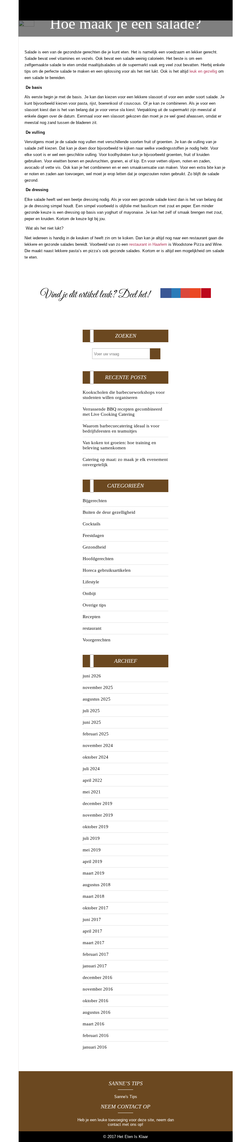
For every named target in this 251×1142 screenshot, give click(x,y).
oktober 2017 (95, 907)
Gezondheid (94, 547)
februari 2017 (96, 954)
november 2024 (98, 745)
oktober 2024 (95, 757)
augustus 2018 (97, 884)
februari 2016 (96, 1035)
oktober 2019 (95, 826)
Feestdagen (93, 535)
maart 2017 (93, 942)
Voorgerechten (97, 639)
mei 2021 (92, 791)
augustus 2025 (97, 699)
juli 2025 (91, 710)
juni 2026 (92, 675)
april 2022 (92, 780)
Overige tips (94, 605)
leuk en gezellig (203, 71)
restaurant (92, 628)
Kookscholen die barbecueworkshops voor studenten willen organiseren (124, 395)
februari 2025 (96, 733)
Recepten (91, 616)
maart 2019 (93, 873)
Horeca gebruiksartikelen (107, 570)
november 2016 (98, 989)
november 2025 (98, 687)
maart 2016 (93, 1023)
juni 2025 (92, 722)
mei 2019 (92, 849)
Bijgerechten (95, 500)
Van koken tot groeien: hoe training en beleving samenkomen (119, 445)
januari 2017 (95, 965)
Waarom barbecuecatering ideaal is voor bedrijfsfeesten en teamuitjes (121, 428)
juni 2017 (92, 919)
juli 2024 (91, 768)
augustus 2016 (97, 1012)
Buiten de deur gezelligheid (109, 512)
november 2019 (98, 815)
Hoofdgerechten (98, 558)
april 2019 (92, 861)
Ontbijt (89, 593)
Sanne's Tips (125, 1096)
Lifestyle (91, 581)
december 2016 (97, 977)
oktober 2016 (95, 1000)
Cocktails (91, 523)
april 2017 (92, 931)
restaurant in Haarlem (148, 244)
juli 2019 (91, 838)
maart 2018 (93, 896)
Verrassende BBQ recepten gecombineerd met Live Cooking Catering (122, 412)
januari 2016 (95, 1047)
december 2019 (97, 803)
